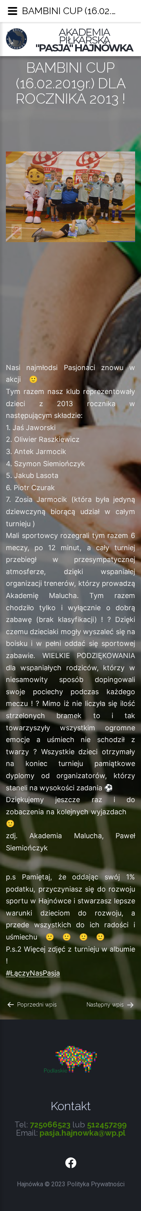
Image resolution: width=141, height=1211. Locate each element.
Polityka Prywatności (96, 1184)
